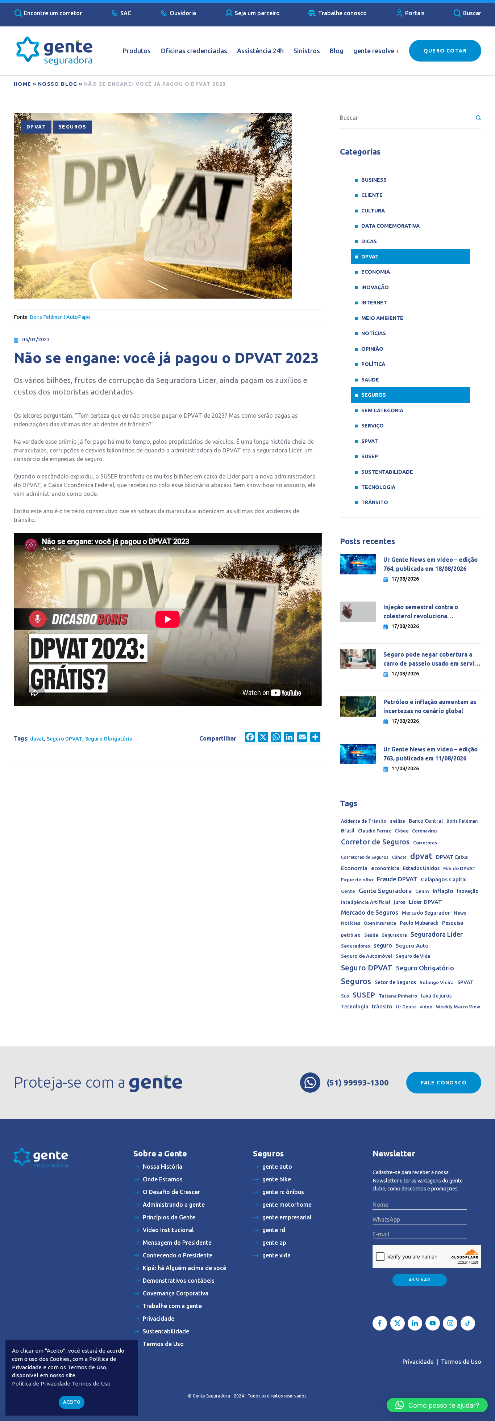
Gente (348, 891)
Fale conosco (444, 1082)
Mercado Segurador (426, 913)
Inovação (375, 287)
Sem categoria (382, 410)
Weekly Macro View (458, 1006)
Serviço (372, 426)
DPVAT (36, 127)
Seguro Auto (412, 946)
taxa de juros (436, 996)
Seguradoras (355, 946)
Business (374, 180)
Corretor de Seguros (375, 842)
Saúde (370, 380)
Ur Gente (406, 1006)
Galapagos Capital (444, 879)
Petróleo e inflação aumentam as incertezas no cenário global (429, 706)
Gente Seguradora (385, 890)
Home (23, 84)
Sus (345, 995)
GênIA (422, 891)
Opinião (372, 349)
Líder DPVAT (425, 902)
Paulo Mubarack (419, 923)
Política (373, 364)
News (460, 912)
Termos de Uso (461, 1361)
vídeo (426, 1006)
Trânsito (374, 502)
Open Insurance (380, 923)
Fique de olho (357, 879)
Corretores (425, 842)
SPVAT (369, 441)
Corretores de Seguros (364, 857)
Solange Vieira (437, 982)
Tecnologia (378, 487)
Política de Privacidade (41, 1383)
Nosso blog (58, 84)
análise (397, 821)
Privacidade (418, 1361)
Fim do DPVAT (459, 868)
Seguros (72, 127)
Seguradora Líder (437, 934)
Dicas (369, 241)
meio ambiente (382, 318)
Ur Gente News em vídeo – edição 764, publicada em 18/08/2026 (430, 564)
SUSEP (369, 456)
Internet (374, 302)
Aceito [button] (71, 1402)
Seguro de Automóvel (366, 956)
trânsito (382, 1006)
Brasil (347, 831)
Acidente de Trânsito (363, 821)
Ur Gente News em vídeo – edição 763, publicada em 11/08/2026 (430, 754)
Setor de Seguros (395, 982)
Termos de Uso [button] (91, 1383)
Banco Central (426, 821)
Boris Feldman (462, 820)
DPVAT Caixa (452, 857)
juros (399, 902)
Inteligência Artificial (365, 902)
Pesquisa (452, 923)
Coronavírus (424, 830)
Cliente (372, 195)
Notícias (373, 333)
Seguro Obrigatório (109, 739)
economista (385, 868)
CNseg (401, 830)
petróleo (351, 935)
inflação (443, 891)
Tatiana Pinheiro (398, 996)
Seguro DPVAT (64, 739)
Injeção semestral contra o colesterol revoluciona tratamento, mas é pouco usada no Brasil (431, 612)
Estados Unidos (421, 868)
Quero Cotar (445, 51)
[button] (437, 1405)
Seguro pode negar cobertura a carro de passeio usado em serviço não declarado (432, 659)
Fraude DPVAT (397, 879)
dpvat (37, 739)
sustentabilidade (387, 472)
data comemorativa (390, 226)
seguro (383, 945)
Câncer (399, 857)
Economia (375, 272)
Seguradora (394, 935)
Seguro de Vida (413, 956)
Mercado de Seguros (369, 912)
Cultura (373, 211)
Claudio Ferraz (374, 830)
